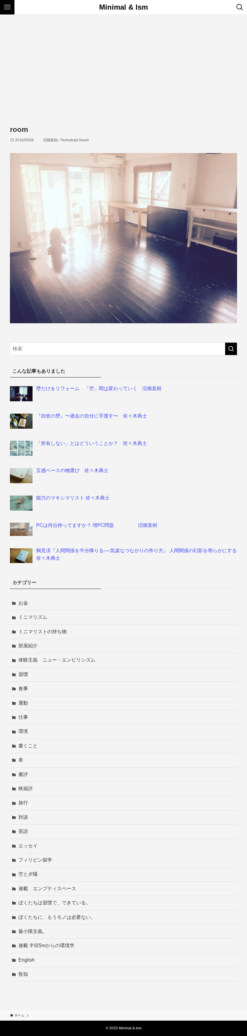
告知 (23, 974)
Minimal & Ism (123, 7)
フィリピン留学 (35, 859)
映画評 (25, 788)
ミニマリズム (32, 617)
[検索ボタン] (240, 7)
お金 (23, 603)
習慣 (23, 674)
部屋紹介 (28, 645)
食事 (23, 688)
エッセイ (28, 845)
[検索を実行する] (231, 349)
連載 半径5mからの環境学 (46, 945)
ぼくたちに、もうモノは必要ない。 (56, 917)
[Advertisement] (123, 60)
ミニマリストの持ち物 (42, 631)
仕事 (23, 717)
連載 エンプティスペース (47, 888)
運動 (23, 703)
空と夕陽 (28, 874)
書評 (23, 774)
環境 (23, 731)
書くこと (28, 745)
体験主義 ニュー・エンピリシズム (56, 659)
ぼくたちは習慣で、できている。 (54, 902)
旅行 (23, 802)
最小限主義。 (32, 931)
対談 (23, 817)
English (26, 959)
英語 (23, 831)
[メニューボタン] (7, 7)
